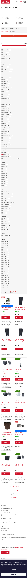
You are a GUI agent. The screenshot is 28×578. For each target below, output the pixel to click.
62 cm (5, 250)
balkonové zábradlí (8, 202)
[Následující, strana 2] (14, 490)
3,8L (5, 165)
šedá (5, 92)
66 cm (5, 286)
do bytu (6, 198)
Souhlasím (13, 574)
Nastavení (13, 569)
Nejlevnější (12, 28)
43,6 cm (6, 267)
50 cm (5, 245)
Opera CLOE (7, 112)
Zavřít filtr (14, 36)
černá (5, 81)
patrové (6, 192)
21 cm (5, 275)
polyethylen (7, 156)
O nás (2, 526)
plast (6, 154)
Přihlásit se (5, 552)
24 (17, 490)
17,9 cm (6, 279)
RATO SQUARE (7, 136)
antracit (6, 98)
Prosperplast (7, 69)
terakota (6, 94)
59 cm (5, 248)
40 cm (5, 243)
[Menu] (24, 1)
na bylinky (6, 208)
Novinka (6, 54)
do (4, 213)
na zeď (5, 211)
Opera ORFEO (7, 115)
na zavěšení (7, 204)
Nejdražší (18, 28)
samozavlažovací (8, 194)
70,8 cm (6, 269)
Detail (4, 349)
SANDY (6, 125)
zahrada (6, 223)
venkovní (6, 225)
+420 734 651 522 (6, 510)
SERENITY (6, 127)
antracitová (7, 77)
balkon (6, 219)
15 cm (5, 273)
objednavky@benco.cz (8, 508)
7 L (4, 186)
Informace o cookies (5, 525)
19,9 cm (6, 252)
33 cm (5, 256)
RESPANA (6, 121)
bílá (5, 79)
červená (6, 83)
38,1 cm (6, 264)
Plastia (5, 67)
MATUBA (6, 110)
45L (5, 177)
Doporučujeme (4, 28)
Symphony (6, 144)
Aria (5, 146)
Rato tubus (6, 117)
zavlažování (6, 206)
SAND (5, 123)
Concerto (6, 142)
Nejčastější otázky (5, 528)
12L (5, 167)
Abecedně (12, 31)
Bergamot (6, 140)
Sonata (5, 129)
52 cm (5, 258)
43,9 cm (6, 262)
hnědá (6, 85)
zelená (6, 96)
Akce (5, 52)
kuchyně (6, 221)
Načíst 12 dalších (14, 486)
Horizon (6, 108)
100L (5, 179)
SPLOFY (6, 131)
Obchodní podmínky (5, 521)
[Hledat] (16, 1)
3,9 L (5, 183)
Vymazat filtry (13, 291)
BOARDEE (6, 104)
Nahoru (15, 497)
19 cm (5, 241)
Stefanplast (7, 71)
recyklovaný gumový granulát (11, 159)
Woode (5, 133)
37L (5, 175)
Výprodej (6, 58)
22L (5, 173)
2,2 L (5, 181)
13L (5, 169)
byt (5, 227)
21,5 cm (6, 281)
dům (5, 229)
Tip (4, 56)
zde (19, 566)
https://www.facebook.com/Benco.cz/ (11, 515)
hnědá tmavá (7, 87)
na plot (5, 200)
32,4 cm (6, 277)
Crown (5, 106)
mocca (6, 90)
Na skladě (7, 50)
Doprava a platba (4, 530)
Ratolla (6, 119)
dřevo (5, 152)
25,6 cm (6, 283)
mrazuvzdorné (7, 196)
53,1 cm (6, 271)
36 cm (5, 288)
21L (5, 171)
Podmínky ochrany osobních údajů (8, 523)
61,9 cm (6, 260)
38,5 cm (6, 254)
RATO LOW (7, 138)
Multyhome (6, 65)
